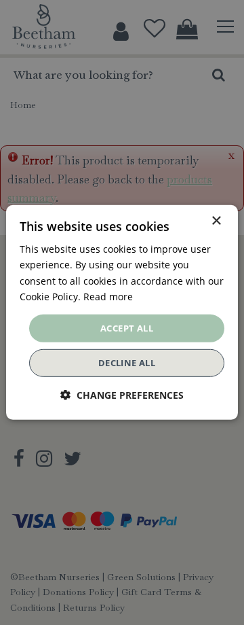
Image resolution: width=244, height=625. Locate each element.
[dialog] (122, 312)
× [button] (216, 221)
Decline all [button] (126, 363)
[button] (122, 395)
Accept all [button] (126, 328)
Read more (108, 295)
